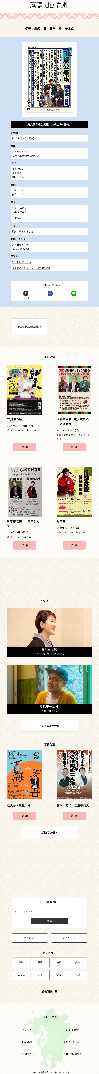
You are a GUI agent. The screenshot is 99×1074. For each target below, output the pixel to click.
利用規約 (74, 1030)
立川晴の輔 (14, 419)
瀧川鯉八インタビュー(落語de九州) (31, 268)
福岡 (21, 962)
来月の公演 (69, 938)
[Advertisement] (49, 578)
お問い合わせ (74, 1054)
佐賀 (58, 962)
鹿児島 (21, 975)
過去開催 (47, 991)
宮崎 (58, 975)
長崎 (40, 962)
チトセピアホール (21, 262)
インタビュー (74, 1042)
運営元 (28, 1054)
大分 (40, 975)
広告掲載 (27, 1042)
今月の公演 (30, 938)
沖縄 (77, 975)
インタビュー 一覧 (49, 725)
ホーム (28, 1030)
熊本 (77, 962)
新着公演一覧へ (49, 832)
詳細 (25, 447)
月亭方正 (62, 521)
